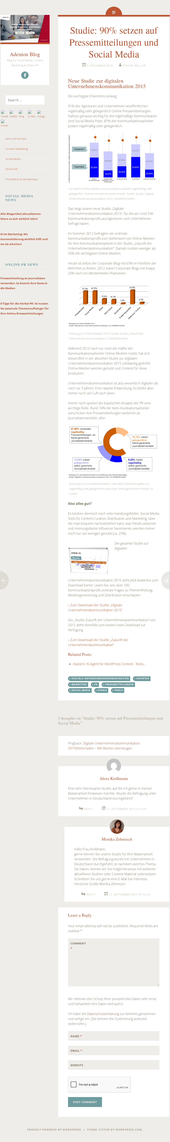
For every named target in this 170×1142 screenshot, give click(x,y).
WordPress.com (128, 1129)
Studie (102, 690)
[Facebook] (4, 114)
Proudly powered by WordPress (54, 1129)
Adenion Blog (25, 54)
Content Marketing (16, 149)
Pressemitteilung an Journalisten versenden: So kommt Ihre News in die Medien (23, 283)
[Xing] (22, 114)
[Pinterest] (4, 124)
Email (76, 1051)
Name (76, 1036)
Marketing (79, 684)
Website (76, 1065)
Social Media (13, 159)
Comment (78, 945)
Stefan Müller (134, 65)
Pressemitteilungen (119, 684)
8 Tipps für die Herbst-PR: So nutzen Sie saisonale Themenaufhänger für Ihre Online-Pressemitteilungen (24, 308)
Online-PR (11, 169)
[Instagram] (41, 114)
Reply (88, 809)
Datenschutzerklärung (103, 1013)
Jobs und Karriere (16, 138)
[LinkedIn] (31, 114)
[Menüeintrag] (25, 75)
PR (96, 684)
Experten (142, 678)
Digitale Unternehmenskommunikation (100, 678)
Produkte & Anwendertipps (21, 179)
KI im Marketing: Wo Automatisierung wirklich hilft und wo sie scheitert (24, 239)
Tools (118, 690)
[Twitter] (13, 114)
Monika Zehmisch (117, 839)
